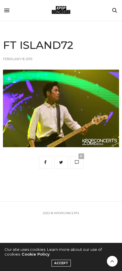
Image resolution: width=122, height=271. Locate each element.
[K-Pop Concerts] (61, 10)
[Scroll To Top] (112, 261)
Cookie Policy (36, 254)
